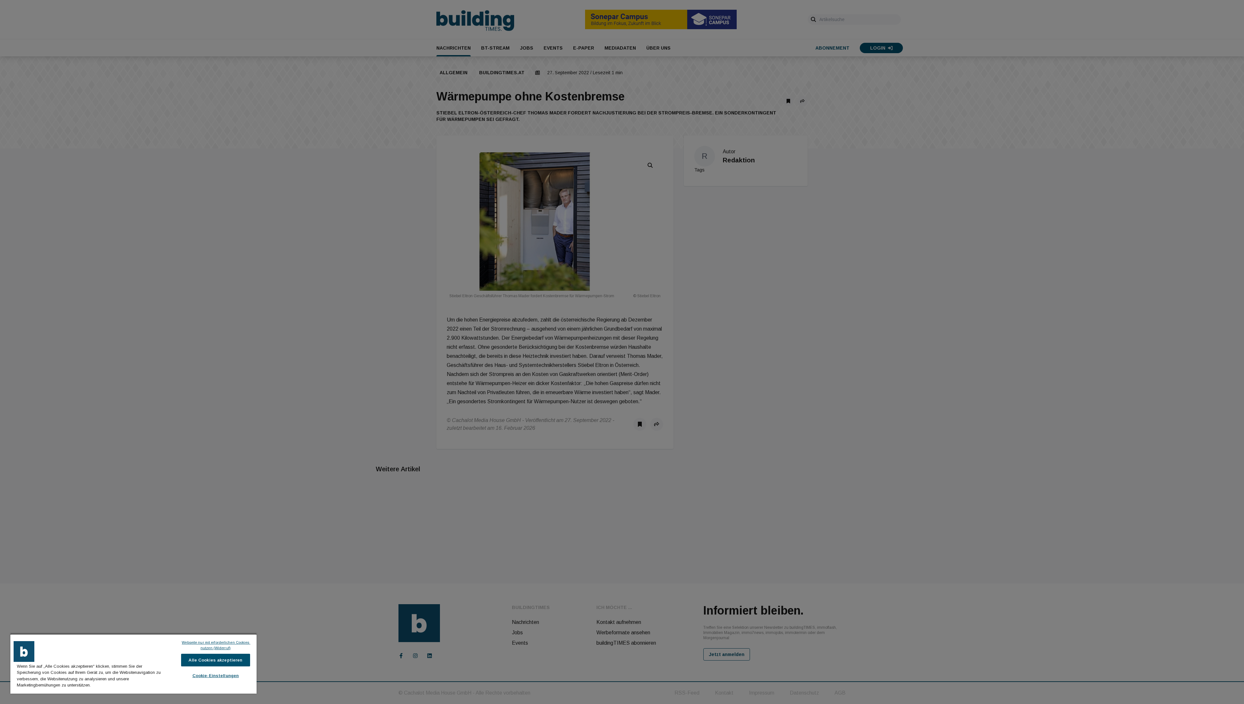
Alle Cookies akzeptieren (215, 660)
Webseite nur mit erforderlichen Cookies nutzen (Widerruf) (216, 645)
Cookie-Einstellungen (215, 675)
